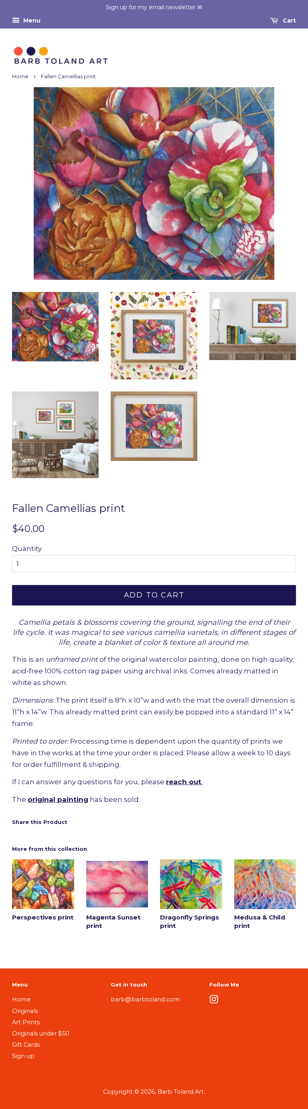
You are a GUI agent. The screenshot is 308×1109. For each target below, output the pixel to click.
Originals (25, 1011)
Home (20, 76)
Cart (288, 20)
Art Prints (26, 1022)
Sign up (23, 1056)
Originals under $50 (40, 1033)
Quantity (27, 548)
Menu (31, 20)
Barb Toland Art (181, 1091)
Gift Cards (26, 1044)
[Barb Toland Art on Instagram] (213, 1001)
